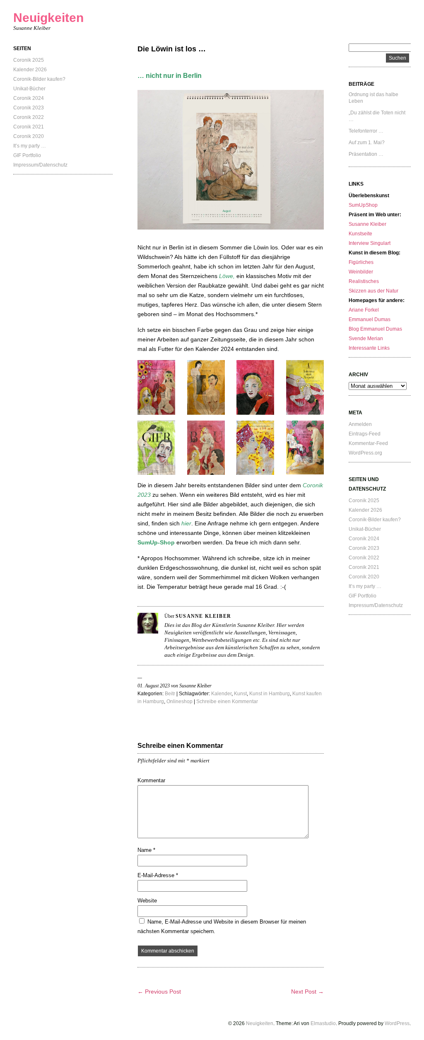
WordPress (397, 1023)
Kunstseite (360, 234)
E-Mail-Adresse (157, 875)
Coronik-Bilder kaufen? (39, 79)
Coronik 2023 (28, 108)
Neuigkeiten (48, 17)
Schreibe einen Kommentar (227, 701)
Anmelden (360, 424)
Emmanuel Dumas (369, 319)
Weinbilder (361, 272)
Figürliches (361, 262)
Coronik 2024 (28, 98)
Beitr (170, 694)
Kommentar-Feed (368, 443)
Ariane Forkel (364, 310)
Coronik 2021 (28, 127)
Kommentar (151, 780)
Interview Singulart (369, 243)
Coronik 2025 (28, 60)
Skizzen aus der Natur (373, 291)
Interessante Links (369, 348)
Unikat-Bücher (29, 89)
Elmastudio (323, 1023)
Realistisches (364, 281)
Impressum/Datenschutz (40, 165)
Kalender (221, 694)
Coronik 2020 (28, 136)
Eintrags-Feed (365, 434)
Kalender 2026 (30, 70)
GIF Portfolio (27, 155)
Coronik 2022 (28, 117)
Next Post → (307, 991)
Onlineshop (179, 701)
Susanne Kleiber (367, 224)
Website (147, 900)
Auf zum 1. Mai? (367, 142)
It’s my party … (29, 146)
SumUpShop (363, 205)
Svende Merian (366, 338)
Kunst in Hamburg (269, 694)
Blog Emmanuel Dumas (375, 329)
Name (146, 850)
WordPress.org (365, 453)
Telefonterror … (366, 131)
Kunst (240, 694)
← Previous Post (159, 991)
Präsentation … (366, 154)
